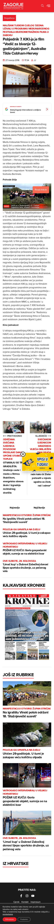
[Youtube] (32, 895)
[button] (48, 6)
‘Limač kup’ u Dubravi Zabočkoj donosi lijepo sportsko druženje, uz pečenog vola (25, 566)
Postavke (24, 919)
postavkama (8, 914)
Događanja (9, 18)
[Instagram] (27, 895)
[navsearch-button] (42, 6)
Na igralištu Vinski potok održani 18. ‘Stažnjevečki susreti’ (27, 519)
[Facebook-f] (21, 895)
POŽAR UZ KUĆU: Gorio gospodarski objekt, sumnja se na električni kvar (25, 548)
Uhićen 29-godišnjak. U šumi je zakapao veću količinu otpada (26, 533)
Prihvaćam (9, 919)
